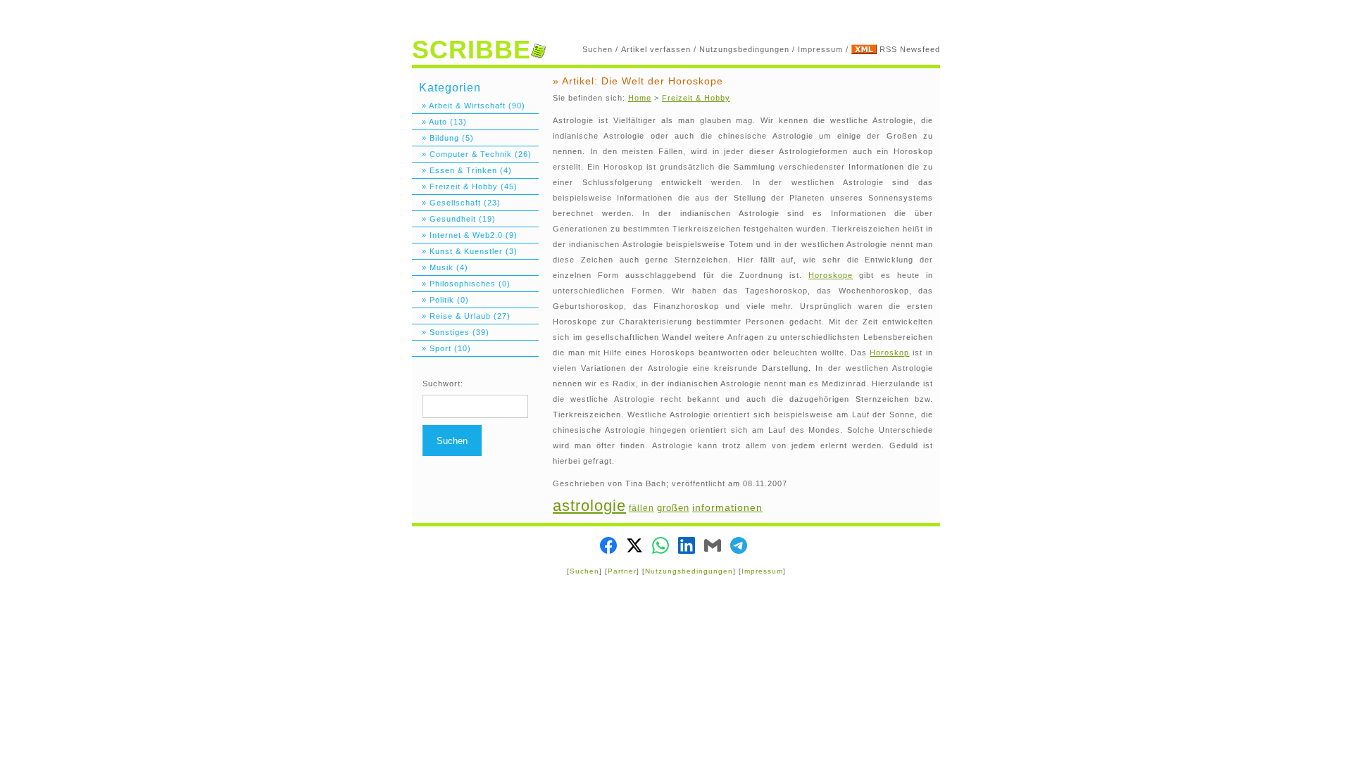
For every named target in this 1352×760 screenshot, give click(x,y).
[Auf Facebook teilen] (608, 547)
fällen (641, 508)
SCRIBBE (471, 49)
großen (673, 507)
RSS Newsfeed (910, 49)
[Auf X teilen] (634, 547)
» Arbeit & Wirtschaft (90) (468, 105)
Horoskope (830, 275)
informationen (727, 507)
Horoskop (889, 352)
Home (639, 98)
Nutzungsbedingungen (744, 49)
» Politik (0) (440, 300)
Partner (622, 571)
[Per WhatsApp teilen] (660, 547)
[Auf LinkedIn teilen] (686, 547)
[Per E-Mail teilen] (712, 547)
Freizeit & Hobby (696, 98)
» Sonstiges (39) (450, 332)
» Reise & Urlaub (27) (461, 316)
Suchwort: (443, 383)
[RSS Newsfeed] (864, 49)
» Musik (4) (440, 267)
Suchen (597, 49)
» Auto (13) (439, 122)
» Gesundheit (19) (454, 219)
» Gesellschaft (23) (456, 202)
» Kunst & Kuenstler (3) (465, 251)
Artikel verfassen (656, 49)
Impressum (820, 49)
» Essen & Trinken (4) (462, 170)
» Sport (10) (441, 348)
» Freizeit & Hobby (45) (465, 186)
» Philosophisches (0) (461, 283)
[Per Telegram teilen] (738, 547)
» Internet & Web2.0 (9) (465, 235)
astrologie (589, 505)
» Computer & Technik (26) (472, 154)
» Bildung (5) (443, 138)
